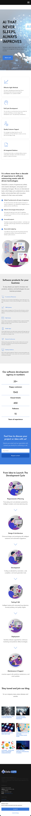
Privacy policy (4, 799)
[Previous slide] (1, 40)
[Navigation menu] (28, 2)
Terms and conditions (5, 800)
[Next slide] (30, 40)
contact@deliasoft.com (8, 793)
